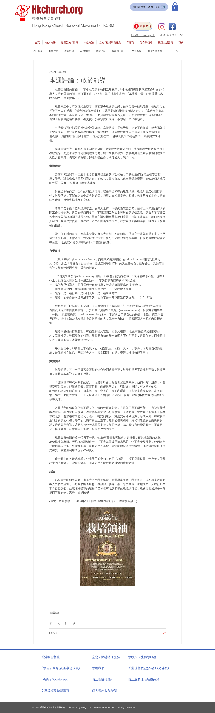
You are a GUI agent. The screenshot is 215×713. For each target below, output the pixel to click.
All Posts (38, 50)
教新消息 (100, 50)
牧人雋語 (137, 50)
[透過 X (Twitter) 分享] (58, 623)
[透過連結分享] (73, 623)
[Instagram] (161, 26)
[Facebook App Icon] (172, 26)
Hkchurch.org (57, 10)
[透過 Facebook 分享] (50, 623)
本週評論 (69, 50)
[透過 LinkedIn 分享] (66, 623)
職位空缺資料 (155, 50)
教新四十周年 (119, 50)
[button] (175, 6)
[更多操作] (164, 72)
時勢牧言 (53, 50)
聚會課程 (85, 50)
